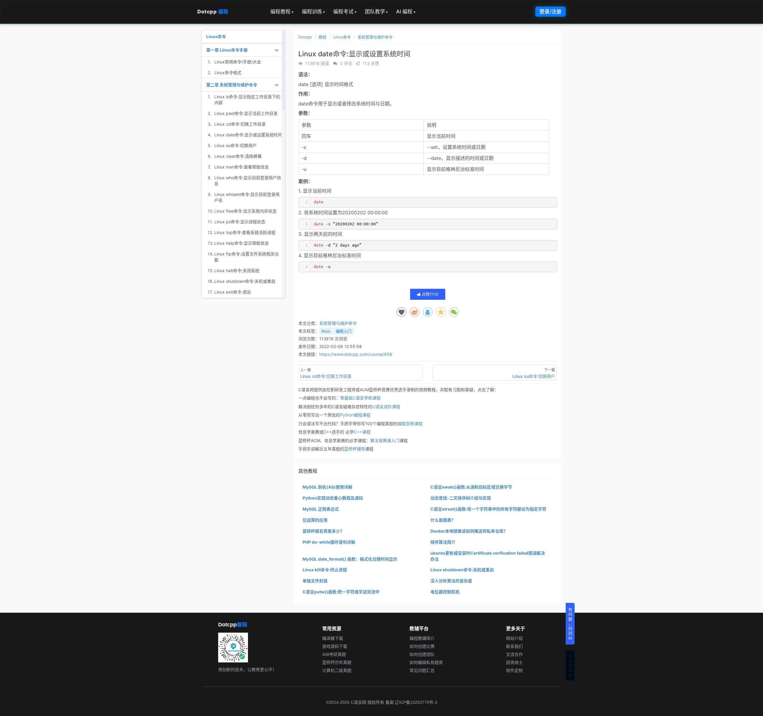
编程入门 (343, 331)
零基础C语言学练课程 (360, 397)
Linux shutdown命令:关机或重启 (462, 569)
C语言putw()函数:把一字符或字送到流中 (341, 591)
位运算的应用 (315, 519)
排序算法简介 (442, 542)
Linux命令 (342, 37)
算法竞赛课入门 (384, 440)
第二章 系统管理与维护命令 (231, 84)
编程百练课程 (410, 423)
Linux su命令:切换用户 (235, 145)
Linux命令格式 (227, 72)
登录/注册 (550, 12)
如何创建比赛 (422, 646)
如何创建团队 (422, 654)
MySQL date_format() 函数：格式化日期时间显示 (350, 558)
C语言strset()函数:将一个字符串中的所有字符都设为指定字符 (488, 508)
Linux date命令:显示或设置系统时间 (248, 134)
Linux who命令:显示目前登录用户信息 (247, 180)
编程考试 (344, 12)
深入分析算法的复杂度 (451, 580)
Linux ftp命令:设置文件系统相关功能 (246, 256)
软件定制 (514, 670)
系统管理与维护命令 (375, 37)
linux (326, 331)
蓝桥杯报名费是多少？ (323, 531)
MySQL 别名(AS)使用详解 (327, 486)
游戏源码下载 (334, 646)
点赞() (429, 294)
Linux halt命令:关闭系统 (236, 270)
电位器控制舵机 (445, 591)
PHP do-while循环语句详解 (329, 542)
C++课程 (362, 431)
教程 (322, 37)
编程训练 (313, 12)
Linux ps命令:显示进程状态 (239, 221)
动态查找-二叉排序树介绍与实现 (460, 497)
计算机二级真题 (336, 670)
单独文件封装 (315, 580)
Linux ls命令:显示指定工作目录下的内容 (247, 99)
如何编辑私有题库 (426, 662)
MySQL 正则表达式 (321, 508)
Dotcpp (213, 12)
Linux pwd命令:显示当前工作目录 (245, 113)
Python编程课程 (355, 414)
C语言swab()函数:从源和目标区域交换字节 (471, 486)
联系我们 (514, 646)
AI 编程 (405, 12)
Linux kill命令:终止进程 (325, 569)
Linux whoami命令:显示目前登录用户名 (247, 197)
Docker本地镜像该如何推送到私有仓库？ (469, 531)
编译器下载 (332, 638)
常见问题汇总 (422, 670)
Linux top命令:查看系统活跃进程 (244, 232)
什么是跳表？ (442, 519)
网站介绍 (514, 638)
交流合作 (514, 654)
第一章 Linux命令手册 (227, 49)
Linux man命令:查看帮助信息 (241, 166)
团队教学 (376, 12)
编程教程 (282, 12)
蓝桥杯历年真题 (336, 662)
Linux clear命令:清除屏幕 (238, 156)
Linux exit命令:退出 (232, 291)
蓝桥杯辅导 (354, 448)
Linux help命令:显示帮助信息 (241, 243)
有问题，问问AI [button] (570, 623)
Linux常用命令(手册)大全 (237, 61)
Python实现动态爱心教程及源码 (333, 497)
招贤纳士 (514, 662)
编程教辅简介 (422, 638)
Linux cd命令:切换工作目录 (240, 124)
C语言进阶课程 (386, 406)
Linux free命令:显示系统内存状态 (245, 210)
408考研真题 (334, 654)
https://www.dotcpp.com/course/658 (355, 354)
